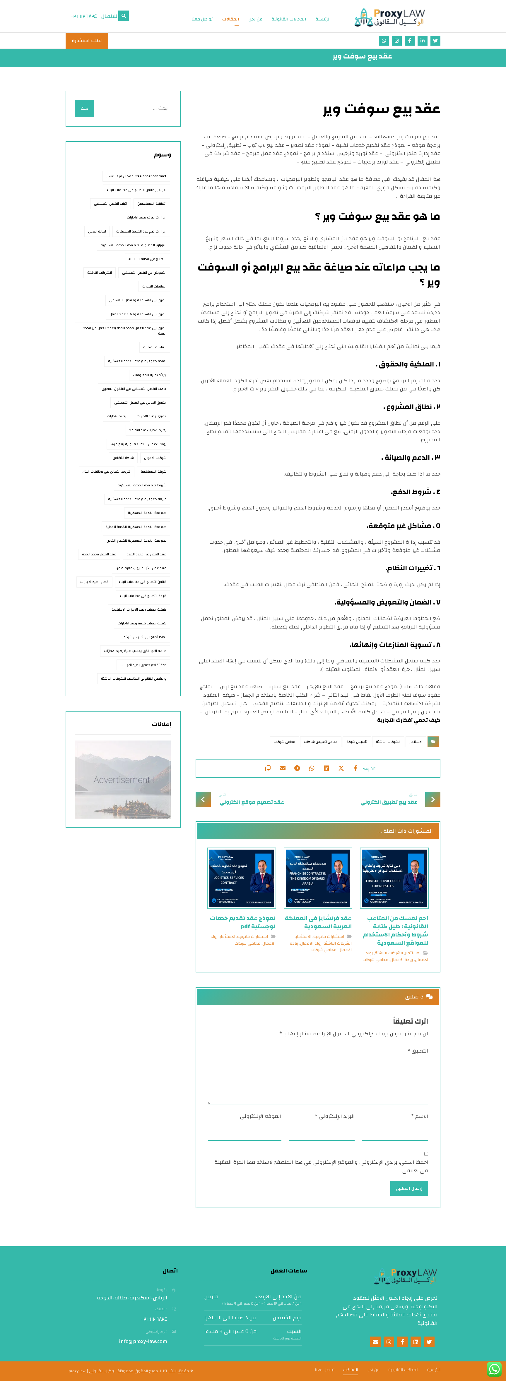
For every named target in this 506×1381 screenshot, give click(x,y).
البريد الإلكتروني (335, 1116)
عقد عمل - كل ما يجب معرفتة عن (141, 568)
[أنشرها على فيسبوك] (356, 768)
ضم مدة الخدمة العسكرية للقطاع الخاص (136, 540)
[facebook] (402, 1342)
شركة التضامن (123, 457)
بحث (84, 108)
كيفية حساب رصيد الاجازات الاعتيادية (139, 609)
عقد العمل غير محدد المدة (146, 554)
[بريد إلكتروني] (384, 41)
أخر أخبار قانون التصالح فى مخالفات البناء (136, 190)
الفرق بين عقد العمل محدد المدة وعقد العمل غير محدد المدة (124, 331)
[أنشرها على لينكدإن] (326, 768)
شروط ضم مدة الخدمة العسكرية (142, 485)
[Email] (375, 1342)
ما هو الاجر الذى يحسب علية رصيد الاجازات (135, 651)
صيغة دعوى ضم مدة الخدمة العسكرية (137, 499)
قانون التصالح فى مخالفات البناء (142, 581)
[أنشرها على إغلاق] (341, 768)
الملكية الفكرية (154, 347)
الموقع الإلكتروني (260, 1116)
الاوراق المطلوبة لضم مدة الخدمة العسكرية (133, 245)
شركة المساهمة (153, 471)
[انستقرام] (397, 41)
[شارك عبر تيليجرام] (297, 768)
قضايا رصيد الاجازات (94, 581)
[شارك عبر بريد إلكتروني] (282, 768)
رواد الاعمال (311, 943)
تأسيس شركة (356, 741)
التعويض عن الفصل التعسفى (144, 272)
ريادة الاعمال (401, 960)
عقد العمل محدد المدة (99, 554)
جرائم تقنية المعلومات (149, 375)
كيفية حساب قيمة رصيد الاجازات (142, 623)
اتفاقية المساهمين (151, 203)
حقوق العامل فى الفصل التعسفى (140, 402)
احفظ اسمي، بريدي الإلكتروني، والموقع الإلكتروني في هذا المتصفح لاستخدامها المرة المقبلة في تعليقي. (321, 1166)
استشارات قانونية (328, 937)
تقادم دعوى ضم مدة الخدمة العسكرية (137, 361)
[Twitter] (429, 1342)
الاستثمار (416, 741)
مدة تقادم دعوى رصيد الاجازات (143, 665)
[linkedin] (416, 1342)
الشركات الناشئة (388, 741)
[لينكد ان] (423, 41)
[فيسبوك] (410, 41)
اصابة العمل (97, 231)
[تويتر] (435, 41)
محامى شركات (284, 741)
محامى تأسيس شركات (321, 741)
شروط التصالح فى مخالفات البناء (107, 471)
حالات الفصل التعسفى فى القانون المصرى (134, 388)
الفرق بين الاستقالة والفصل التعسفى (137, 300)
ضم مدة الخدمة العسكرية (147, 512)
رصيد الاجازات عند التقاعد (147, 430)
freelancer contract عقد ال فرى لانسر (136, 176)
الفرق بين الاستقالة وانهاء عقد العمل (138, 314)
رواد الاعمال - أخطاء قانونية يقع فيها (138, 444)
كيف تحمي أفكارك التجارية (408, 720)
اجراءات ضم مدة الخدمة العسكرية (141, 231)
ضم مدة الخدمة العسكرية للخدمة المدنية (135, 527)
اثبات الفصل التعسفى (110, 203)
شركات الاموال (155, 457)
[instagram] (389, 1342)
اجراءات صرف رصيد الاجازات (146, 217)
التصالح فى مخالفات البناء (147, 259)
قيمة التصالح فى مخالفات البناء (143, 596)
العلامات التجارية (154, 286)
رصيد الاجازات (116, 416)
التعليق (418, 1051)
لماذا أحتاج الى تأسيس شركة (145, 637)
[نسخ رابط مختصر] (268, 768)
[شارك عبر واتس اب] (312, 768)
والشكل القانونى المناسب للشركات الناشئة (133, 678)
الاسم (419, 1116)
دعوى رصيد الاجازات (151, 416)
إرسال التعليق (409, 1188)
